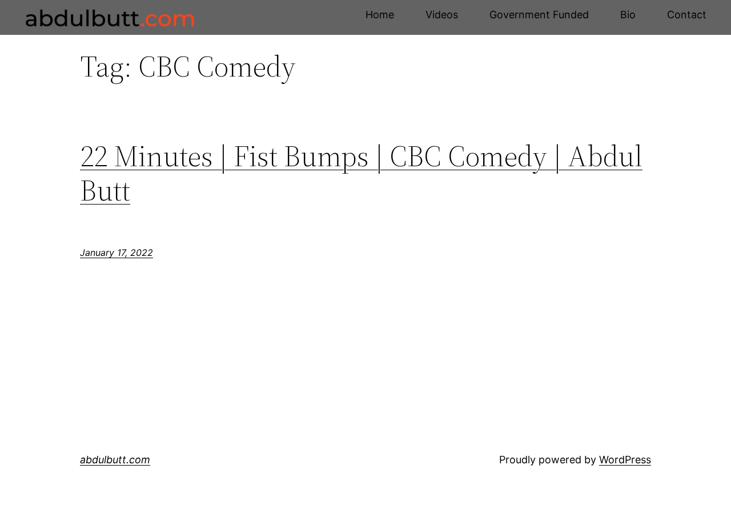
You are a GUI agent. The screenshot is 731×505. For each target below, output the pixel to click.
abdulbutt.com (115, 460)
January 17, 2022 (116, 252)
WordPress (625, 460)
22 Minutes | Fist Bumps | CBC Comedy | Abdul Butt (361, 173)
